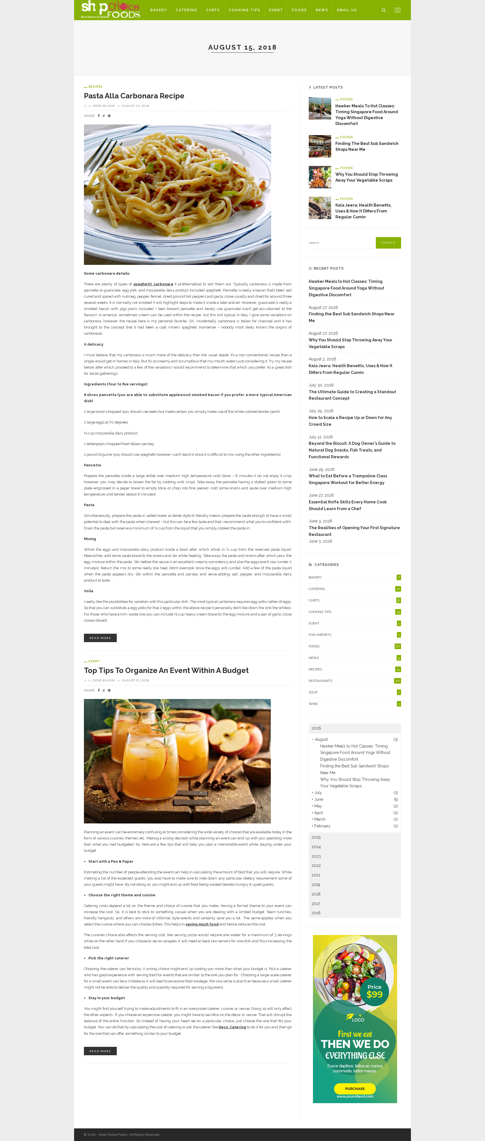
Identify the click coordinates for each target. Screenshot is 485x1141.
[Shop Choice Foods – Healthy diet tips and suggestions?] (110, 10)
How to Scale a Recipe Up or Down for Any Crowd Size (350, 421)
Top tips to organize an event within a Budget (166, 670)
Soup (354, 692)
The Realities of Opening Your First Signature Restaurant (354, 531)
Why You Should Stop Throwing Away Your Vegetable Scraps (350, 343)
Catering (186, 10)
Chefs (213, 10)
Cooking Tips (244, 10)
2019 (316, 884)
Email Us (347, 10)
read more (100, 638)
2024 (316, 846)
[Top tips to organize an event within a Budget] (177, 761)
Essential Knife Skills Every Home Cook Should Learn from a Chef (348, 505)
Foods (299, 10)
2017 (316, 903)
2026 (316, 728)
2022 (316, 865)
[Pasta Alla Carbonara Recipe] (177, 194)
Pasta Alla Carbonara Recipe (134, 96)
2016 (316, 913)
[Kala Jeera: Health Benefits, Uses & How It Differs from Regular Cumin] (320, 207)
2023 (316, 856)
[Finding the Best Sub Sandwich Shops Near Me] (320, 146)
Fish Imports (354, 635)
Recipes (96, 86)
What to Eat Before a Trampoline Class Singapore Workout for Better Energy (348, 479)
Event (276, 10)
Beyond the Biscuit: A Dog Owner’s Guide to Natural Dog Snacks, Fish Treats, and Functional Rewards (352, 450)
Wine (354, 704)
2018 (316, 894)
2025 (316, 837)
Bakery (158, 10)
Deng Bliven (104, 105)
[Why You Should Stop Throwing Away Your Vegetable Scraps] (320, 176)
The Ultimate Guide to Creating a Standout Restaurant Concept (352, 395)
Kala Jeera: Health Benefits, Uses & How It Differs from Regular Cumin (363, 211)
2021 (316, 875)
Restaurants (354, 681)
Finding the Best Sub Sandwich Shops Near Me (352, 317)
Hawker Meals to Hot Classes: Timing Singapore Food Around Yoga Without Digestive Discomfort (346, 288)
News (322, 10)
